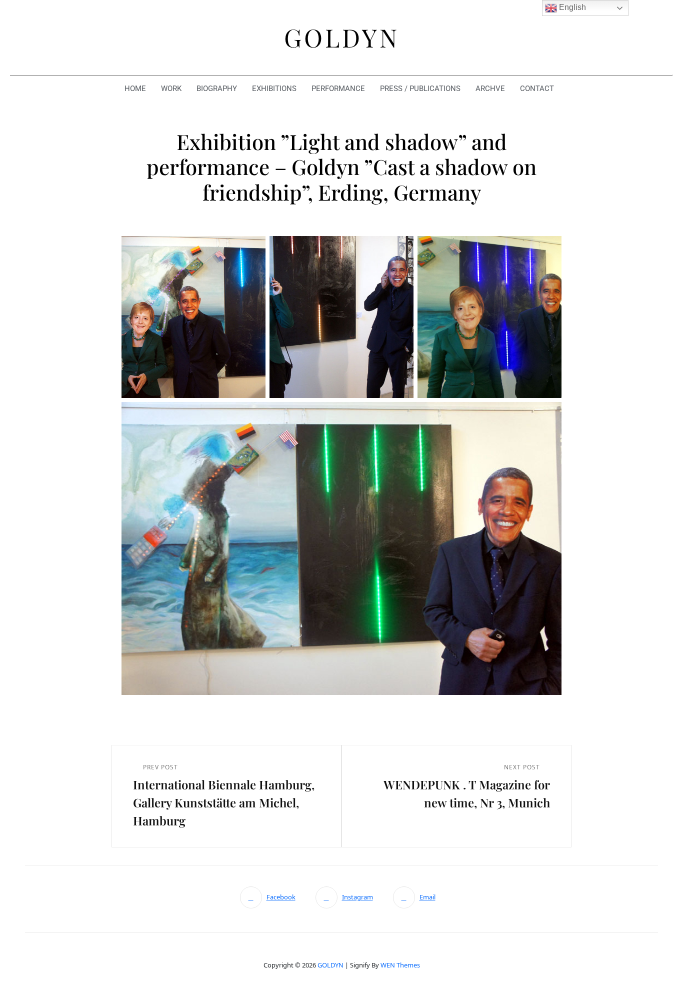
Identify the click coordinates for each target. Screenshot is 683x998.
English (571, 7)
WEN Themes (400, 964)
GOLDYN (331, 964)
